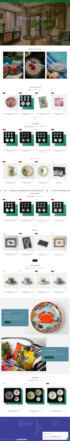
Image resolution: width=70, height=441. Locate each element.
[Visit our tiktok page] (57, 424)
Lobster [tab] (38, 158)
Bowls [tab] (41, 380)
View (13, 68)
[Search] (68, 3)
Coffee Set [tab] (36, 126)
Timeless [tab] (29, 89)
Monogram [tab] (34, 89)
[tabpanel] (35, 105)
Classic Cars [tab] (39, 89)
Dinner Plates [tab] (37, 380)
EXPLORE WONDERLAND (49, 357)
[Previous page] (3, 65)
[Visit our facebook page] (53, 424)
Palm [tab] (31, 158)
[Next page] (67, 65)
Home (37, 422)
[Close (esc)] (67, 433)
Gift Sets (37, 430)
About (37, 433)
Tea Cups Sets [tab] (38, 196)
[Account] (63, 3)
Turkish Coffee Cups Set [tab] (30, 196)
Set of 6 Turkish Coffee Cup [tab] (28, 126)
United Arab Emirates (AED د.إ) (5, 439)
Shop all (31, 24)
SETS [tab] (43, 196)
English (12, 439)
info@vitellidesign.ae (56, 422)
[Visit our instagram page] (55, 424)
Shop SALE (38, 24)
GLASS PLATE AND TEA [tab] (40, 267)
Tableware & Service (39, 425)
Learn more (7, 322)
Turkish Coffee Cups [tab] (42, 126)
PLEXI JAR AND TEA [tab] (33, 267)
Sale (36, 434)
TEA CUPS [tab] (27, 267)
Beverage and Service (39, 428)
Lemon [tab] (34, 158)
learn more (28, 1)
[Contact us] (68, 439)
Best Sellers (37, 423)
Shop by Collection (39, 431)
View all (34, 119)
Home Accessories (39, 426)
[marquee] (35, 190)
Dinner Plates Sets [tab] (31, 380)
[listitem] (24, 1)
